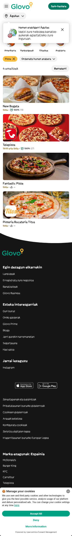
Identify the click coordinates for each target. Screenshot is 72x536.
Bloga (6, 330)
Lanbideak (9, 273)
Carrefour (8, 477)
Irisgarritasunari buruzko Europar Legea (26, 437)
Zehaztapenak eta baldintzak (19, 399)
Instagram (9, 367)
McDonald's (9, 460)
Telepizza (8, 482)
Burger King (9, 465)
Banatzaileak (10, 286)
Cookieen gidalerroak (15, 412)
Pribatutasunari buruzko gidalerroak (24, 405)
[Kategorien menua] (6, 6)
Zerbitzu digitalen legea (16, 431)
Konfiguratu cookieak (15, 425)
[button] (10, 44)
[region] (36, 44)
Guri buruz (9, 311)
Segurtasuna (10, 343)
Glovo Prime (10, 323)
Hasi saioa (8, 349)
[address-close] (62, 29)
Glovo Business (11, 293)
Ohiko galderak (11, 317)
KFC (5, 471)
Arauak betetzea (12, 418)
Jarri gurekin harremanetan (18, 336)
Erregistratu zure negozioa (18, 280)
